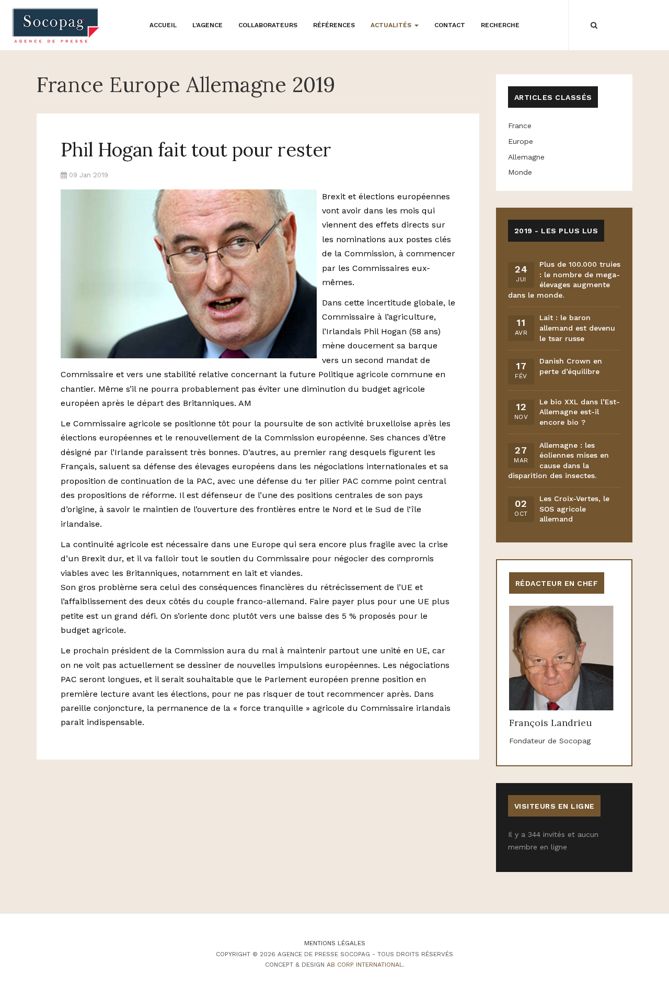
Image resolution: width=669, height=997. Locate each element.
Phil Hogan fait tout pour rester (196, 150)
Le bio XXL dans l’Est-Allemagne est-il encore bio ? (579, 412)
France (520, 125)
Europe (520, 141)
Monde (520, 172)
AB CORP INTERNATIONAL (365, 964)
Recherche (500, 25)
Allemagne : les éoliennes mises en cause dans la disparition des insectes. (558, 460)
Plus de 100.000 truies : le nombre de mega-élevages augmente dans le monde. (564, 279)
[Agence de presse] (56, 25)
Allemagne (526, 157)
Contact (449, 25)
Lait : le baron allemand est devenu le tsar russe (577, 327)
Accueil (163, 25)
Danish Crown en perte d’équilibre (570, 366)
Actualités (392, 25)
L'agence (207, 25)
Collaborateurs (267, 25)
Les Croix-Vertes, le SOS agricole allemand (574, 508)
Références (334, 25)
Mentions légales (334, 943)
